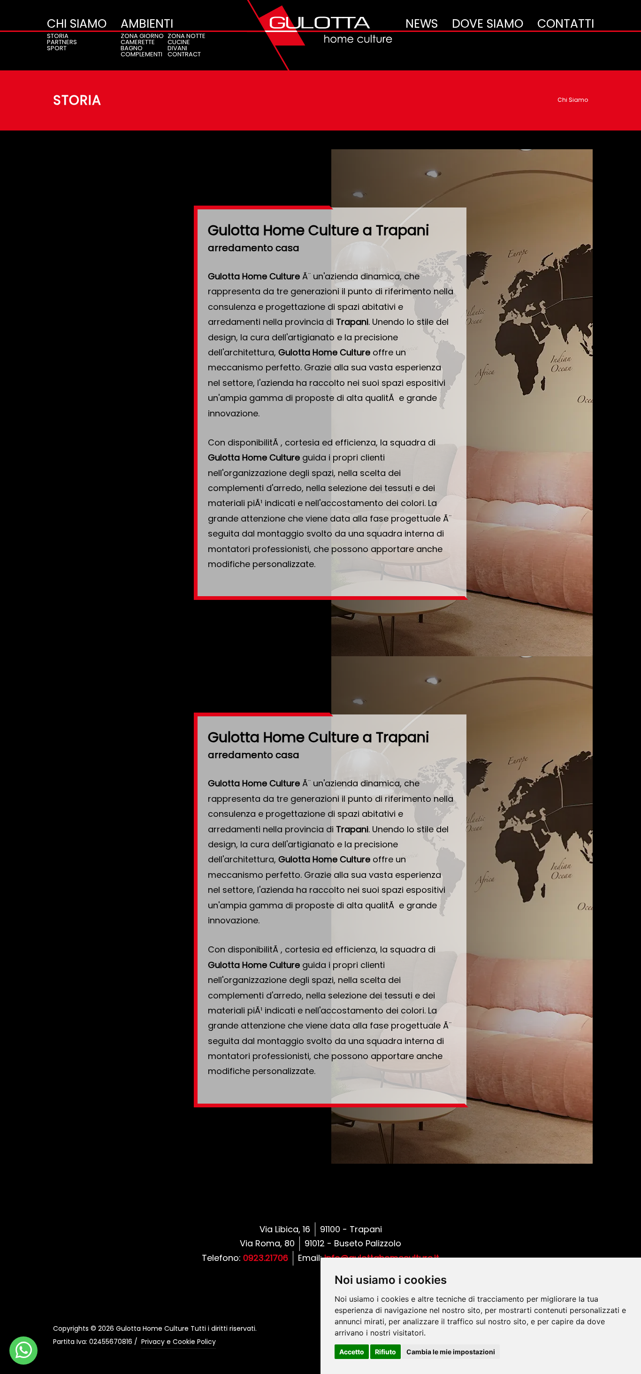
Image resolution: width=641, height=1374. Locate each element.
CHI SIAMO (77, 23)
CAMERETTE (138, 42)
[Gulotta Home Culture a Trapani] (23, 1350)
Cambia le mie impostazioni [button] (450, 1352)
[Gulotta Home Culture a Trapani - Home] (320, 35)
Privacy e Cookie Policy (178, 1341)
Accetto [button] (351, 1352)
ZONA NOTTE (187, 36)
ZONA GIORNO (142, 36)
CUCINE (179, 42)
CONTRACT (184, 54)
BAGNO (132, 48)
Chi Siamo (572, 100)
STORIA (58, 36)
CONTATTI (565, 23)
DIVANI (177, 48)
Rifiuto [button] (385, 1352)
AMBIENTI (147, 23)
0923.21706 (265, 1258)
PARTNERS (62, 42)
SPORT (57, 48)
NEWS (421, 23)
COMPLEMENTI (141, 54)
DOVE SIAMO (487, 23)
